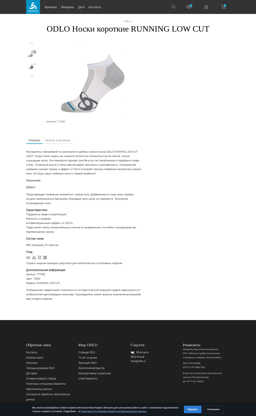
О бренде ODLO (86, 352)
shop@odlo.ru (138, 361)
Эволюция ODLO (87, 363)
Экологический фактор (91, 368)
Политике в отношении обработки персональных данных (113, 411)
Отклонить (213, 409)
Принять (193, 409)
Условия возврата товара (41, 378)
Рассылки (31, 363)
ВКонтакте (142, 352)
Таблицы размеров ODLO (40, 368)
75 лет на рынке (87, 357)
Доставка (31, 373)
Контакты (31, 352)
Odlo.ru (127, 21)
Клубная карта (34, 357)
